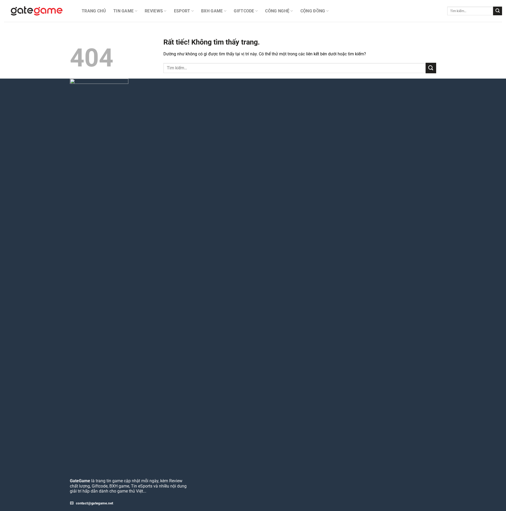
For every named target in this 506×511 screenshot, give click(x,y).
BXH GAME (212, 10)
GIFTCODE (244, 10)
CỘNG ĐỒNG (312, 10)
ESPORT (182, 10)
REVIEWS (154, 10)
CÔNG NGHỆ (277, 10)
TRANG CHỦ (94, 10)
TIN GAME (123, 10)
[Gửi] (497, 11)
